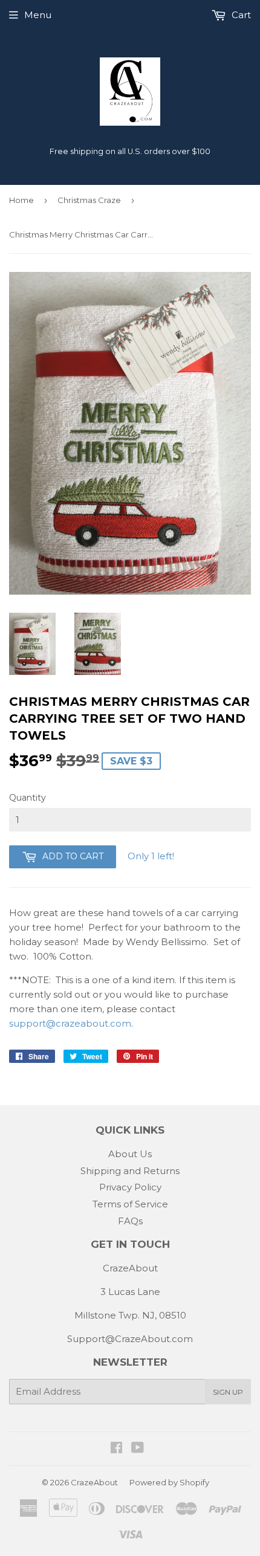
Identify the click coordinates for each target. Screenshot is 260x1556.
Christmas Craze (89, 200)
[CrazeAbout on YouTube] (137, 1448)
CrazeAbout (94, 1482)
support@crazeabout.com (70, 1023)
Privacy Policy (130, 1187)
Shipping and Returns (130, 1171)
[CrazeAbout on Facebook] (116, 1448)
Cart (240, 15)
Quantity (27, 797)
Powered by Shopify (169, 1482)
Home (21, 200)
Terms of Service (130, 1204)
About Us (130, 1154)
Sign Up (228, 1391)
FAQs (130, 1221)
